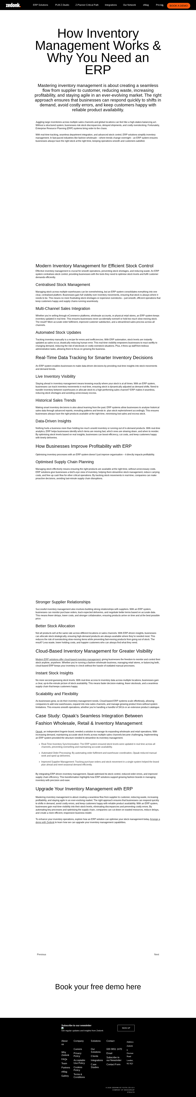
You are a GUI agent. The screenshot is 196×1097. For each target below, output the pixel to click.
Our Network (129, 5)
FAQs (64, 1059)
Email (109, 1053)
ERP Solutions (40, 5)
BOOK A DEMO (179, 5)
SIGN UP (126, 1028)
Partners (65, 1067)
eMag (146, 5)
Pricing (159, 5)
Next (156, 954)
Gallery (65, 1076)
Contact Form (113, 1064)
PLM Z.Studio (62, 5)
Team (64, 1063)
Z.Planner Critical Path (87, 5)
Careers (78, 1049)
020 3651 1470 (114, 1049)
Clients (94, 1056)
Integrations (111, 5)
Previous (41, 954)
